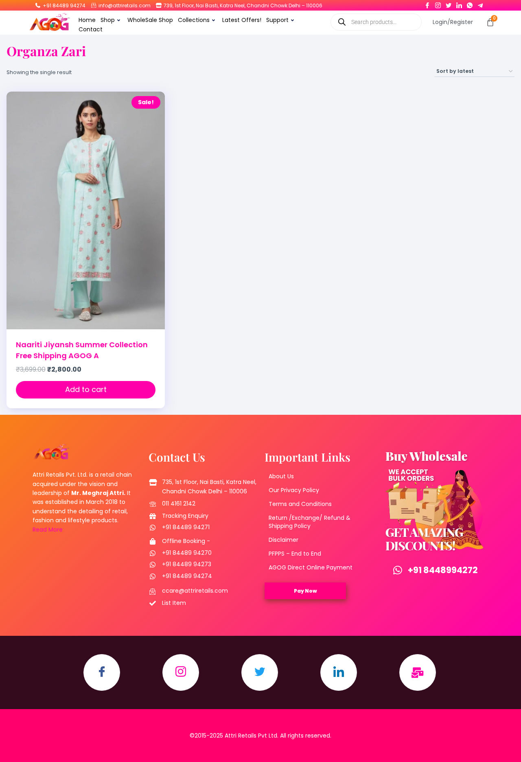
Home (87, 20)
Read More (48, 530)
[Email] (417, 672)
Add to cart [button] (86, 389)
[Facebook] (427, 3)
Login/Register (453, 22)
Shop (108, 20)
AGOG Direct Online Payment (310, 567)
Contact (91, 29)
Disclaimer (283, 540)
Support (277, 20)
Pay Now (305, 590)
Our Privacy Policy (294, 490)
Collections (194, 20)
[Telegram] (480, 3)
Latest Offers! (241, 20)
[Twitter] (448, 3)
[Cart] (490, 22)
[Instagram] (438, 3)
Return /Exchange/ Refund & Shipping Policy (309, 522)
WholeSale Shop (150, 20)
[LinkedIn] (459, 3)
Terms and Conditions (300, 504)
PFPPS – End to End (295, 554)
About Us (281, 476)
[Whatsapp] (469, 3)
